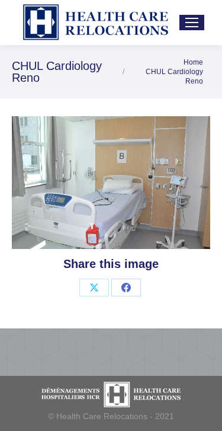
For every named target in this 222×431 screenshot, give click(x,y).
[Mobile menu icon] (191, 22)
